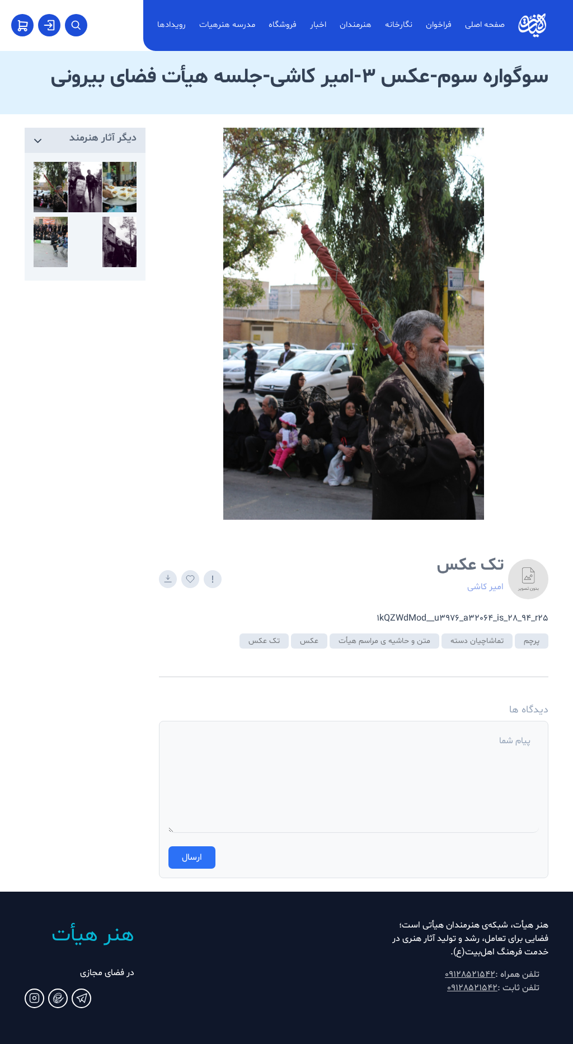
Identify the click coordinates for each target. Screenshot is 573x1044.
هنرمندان (356, 25)
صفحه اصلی (485, 25)
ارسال (192, 857)
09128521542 (470, 974)
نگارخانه (398, 25)
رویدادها (171, 25)
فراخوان (439, 25)
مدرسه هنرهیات (227, 25)
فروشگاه (283, 25)
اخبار (318, 25)
